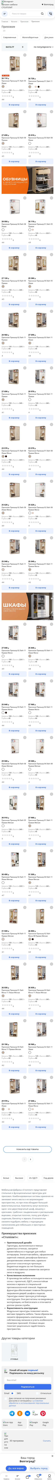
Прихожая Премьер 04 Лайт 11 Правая (40, 395)
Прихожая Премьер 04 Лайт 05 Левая (40, 282)
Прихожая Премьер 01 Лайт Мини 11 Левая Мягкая (13, 991)
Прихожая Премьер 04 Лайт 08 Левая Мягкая (14, 765)
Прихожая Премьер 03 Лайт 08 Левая (40, 139)
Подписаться (27, 1387)
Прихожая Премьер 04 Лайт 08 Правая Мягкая (40, 765)
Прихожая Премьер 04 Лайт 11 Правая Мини (40, 708)
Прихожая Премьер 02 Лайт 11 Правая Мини (14, 651)
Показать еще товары (27, 1149)
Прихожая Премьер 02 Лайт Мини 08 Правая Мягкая (39, 934)
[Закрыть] (52, 1456)
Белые (6, 1178)
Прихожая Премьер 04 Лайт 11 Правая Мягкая (14, 934)
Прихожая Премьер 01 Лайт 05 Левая (14, 82)
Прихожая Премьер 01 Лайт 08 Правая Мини (40, 452)
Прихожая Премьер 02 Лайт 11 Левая (40, 1048)
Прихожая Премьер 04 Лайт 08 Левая (14, 225)
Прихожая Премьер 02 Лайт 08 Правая (14, 139)
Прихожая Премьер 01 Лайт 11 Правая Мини (40, 565)
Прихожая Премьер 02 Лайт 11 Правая (14, 338)
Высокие (19, 1178)
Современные (9, 37)
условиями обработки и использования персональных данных (29, 1403)
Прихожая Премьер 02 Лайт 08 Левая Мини (14, 508)
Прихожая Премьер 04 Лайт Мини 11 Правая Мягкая (13, 1048)
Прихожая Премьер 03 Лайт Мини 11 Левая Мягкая (39, 991)
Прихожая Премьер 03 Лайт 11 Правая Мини (14, 708)
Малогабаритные (30, 37)
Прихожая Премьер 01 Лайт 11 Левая (40, 82)
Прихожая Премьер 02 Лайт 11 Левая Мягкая (14, 878)
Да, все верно (16, 1468)
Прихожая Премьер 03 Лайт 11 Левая (40, 338)
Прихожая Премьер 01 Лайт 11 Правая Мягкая (40, 821)
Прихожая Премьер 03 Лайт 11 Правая (14, 395)
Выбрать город (39, 1468)
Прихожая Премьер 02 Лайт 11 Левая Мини (40, 1104)
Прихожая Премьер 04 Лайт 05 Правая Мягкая (14, 821)
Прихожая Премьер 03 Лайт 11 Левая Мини (40, 651)
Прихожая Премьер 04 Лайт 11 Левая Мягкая (40, 878)
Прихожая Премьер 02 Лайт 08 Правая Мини (40, 508)
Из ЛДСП (33, 1178)
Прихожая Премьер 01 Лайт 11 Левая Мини (14, 565)
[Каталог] (5, 14)
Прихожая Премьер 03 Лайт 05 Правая (14, 282)
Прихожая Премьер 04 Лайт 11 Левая (14, 1104)
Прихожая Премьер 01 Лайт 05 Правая (40, 225)
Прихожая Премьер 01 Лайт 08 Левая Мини (14, 452)
